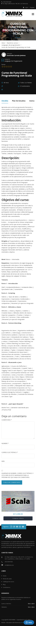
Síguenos (6, 526)
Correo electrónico (10, 452)
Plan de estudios (18, 101)
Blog (4, 584)
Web (3, 461)
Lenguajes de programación (13, 61)
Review (3, 64)
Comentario (7, 420)
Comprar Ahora (18, 518)
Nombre (5, 443)
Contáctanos (6, 587)
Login (26, 7)
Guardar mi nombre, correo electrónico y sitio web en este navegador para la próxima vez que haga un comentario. (17, 475)
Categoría (7, 59)
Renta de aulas (7, 579)
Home (4, 576)
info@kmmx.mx (9, 565)
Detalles (5, 101)
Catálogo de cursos (8, 581)
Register (32, 7)
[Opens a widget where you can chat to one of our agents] (29, 622)
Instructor (9, 53)
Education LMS (10, 622)
